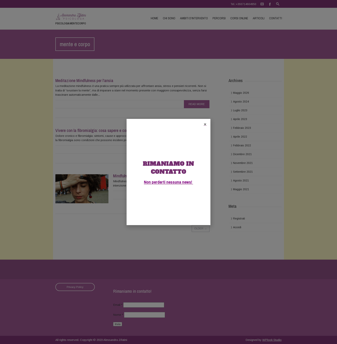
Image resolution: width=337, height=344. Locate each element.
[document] (168, 172)
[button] (205, 124)
